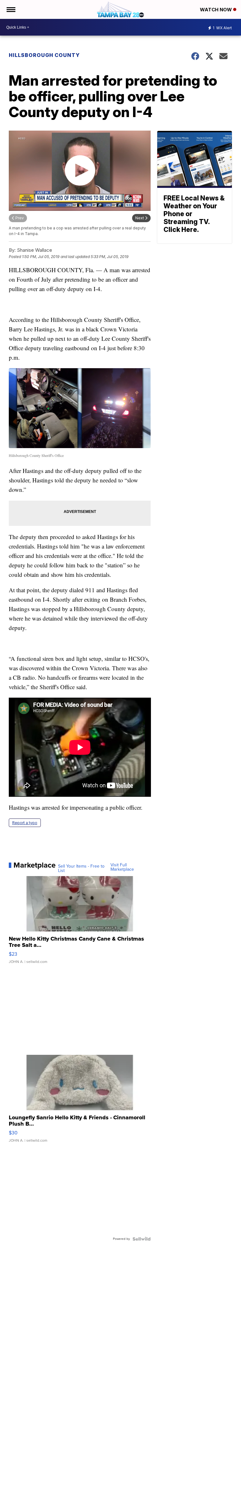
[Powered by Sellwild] (141, 1239)
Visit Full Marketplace (122, 867)
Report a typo (24, 822)
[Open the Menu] (10, 9)
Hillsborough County (44, 55)
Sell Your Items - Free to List (81, 868)
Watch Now (216, 10)
